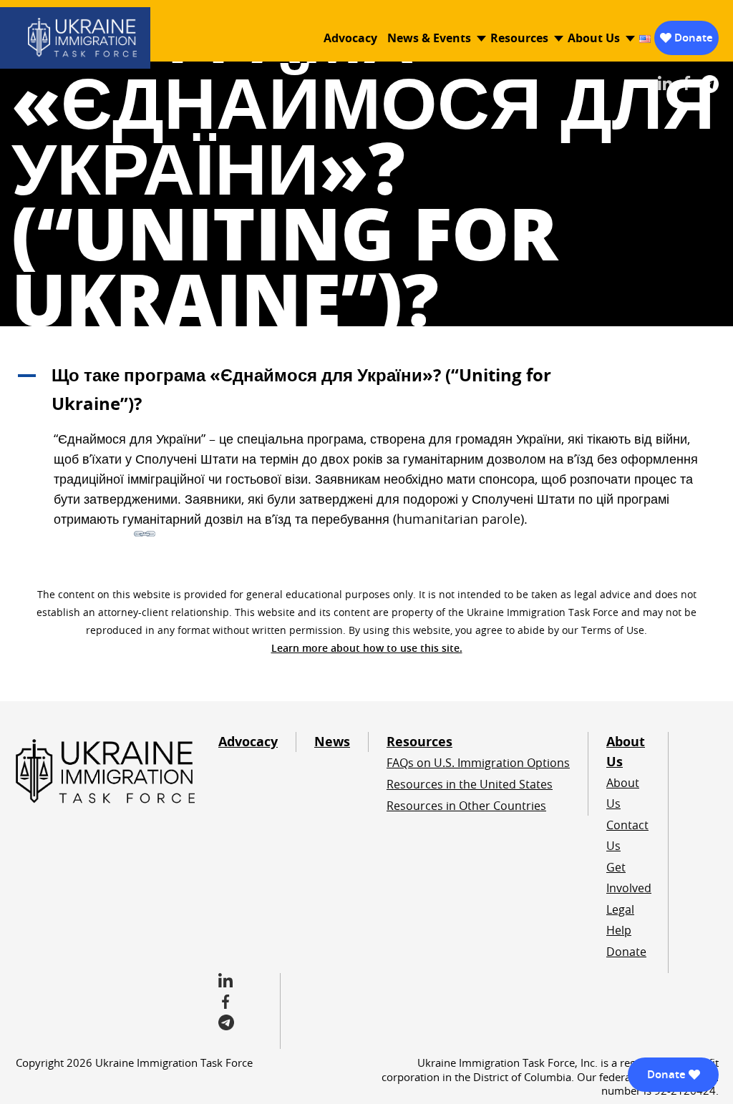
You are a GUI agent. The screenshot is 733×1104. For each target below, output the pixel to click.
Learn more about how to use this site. (366, 648)
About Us (594, 38)
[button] (366, 389)
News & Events (429, 38)
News (332, 742)
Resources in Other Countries (466, 806)
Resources (519, 38)
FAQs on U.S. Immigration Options (478, 763)
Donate (693, 37)
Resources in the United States (470, 784)
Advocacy (350, 38)
